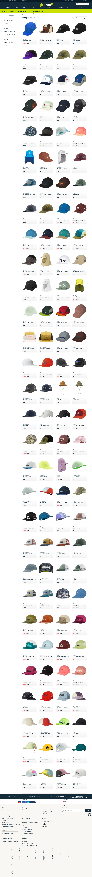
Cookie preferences (7, 818)
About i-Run (5, 810)
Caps (29, 14)
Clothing (11, 11)
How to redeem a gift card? (29, 845)
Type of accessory (9, 31)
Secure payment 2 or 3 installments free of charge (80, 797)
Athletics (24, 814)
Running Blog (45, 808)
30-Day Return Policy (11, 0)
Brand (6, 26)
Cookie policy (6, 816)
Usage (6, 45)
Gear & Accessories (24, 11)
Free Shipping (26, 0)
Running (9, 7)
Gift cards (24, 841)
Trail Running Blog (47, 810)
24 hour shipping (11, 796)
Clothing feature (9, 34)
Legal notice (5, 822)
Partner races (45, 821)
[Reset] (15, 16)
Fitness (24, 816)
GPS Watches (26, 818)
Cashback (25, 827)
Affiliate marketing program (10, 841)
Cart (85, 0)
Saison (6, 39)
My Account (69, 0)
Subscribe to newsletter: (68, 808)
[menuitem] (4, 11)
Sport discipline (9, 42)
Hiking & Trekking (27, 812)
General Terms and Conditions (11, 824)
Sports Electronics (62, 7)
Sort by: (72, 18)
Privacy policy (6, 820)
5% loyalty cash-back (57, 796)
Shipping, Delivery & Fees (9, 814)
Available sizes (8, 20)
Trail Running (21, 7)
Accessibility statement (8, 826)
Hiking (33, 7)
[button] (81, 18)
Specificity (7, 37)
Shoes (4, 11)
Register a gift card (27, 843)
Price (5, 48)
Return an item (6, 812)
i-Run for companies (27, 833)
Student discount (26, 831)
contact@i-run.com (7, 833)
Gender (6, 23)
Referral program (27, 829)
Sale (80, 7)
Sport (6, 28)
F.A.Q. (4, 808)
